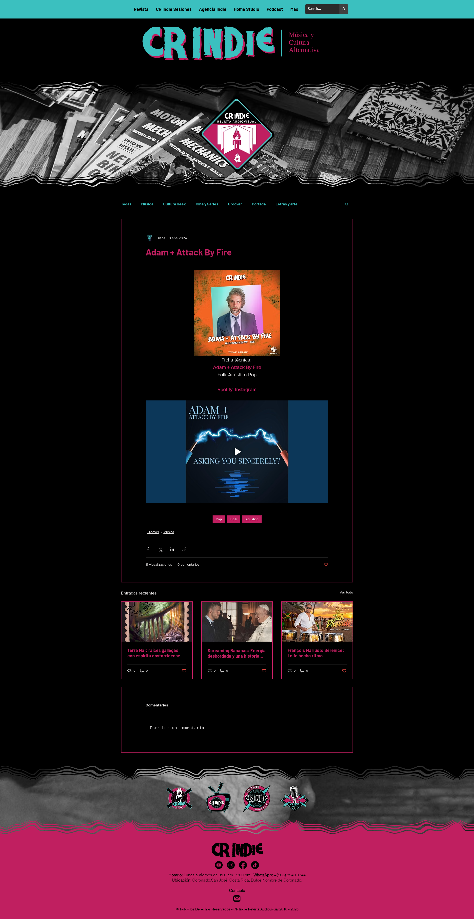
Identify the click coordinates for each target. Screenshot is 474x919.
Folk (233, 519)
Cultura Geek (174, 203)
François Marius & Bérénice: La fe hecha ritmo (316, 653)
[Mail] (236, 898)
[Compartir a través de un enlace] (184, 549)
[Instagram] (231, 865)
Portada (259, 203)
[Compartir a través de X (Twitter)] (160, 549)
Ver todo (346, 592)
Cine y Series (207, 203)
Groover (235, 203)
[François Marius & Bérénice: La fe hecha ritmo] (317, 622)
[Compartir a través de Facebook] (148, 549)
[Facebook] (243, 865)
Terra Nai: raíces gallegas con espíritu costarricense (153, 653)
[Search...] (343, 9)
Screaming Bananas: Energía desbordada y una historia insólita (237, 653)
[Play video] (237, 451)
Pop (219, 519)
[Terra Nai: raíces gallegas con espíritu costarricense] (156, 622)
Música (147, 203)
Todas (126, 203)
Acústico (251, 519)
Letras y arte (286, 203)
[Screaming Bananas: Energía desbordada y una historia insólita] (237, 622)
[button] (346, 204)
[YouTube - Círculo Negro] (219, 865)
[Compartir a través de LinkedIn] (172, 549)
